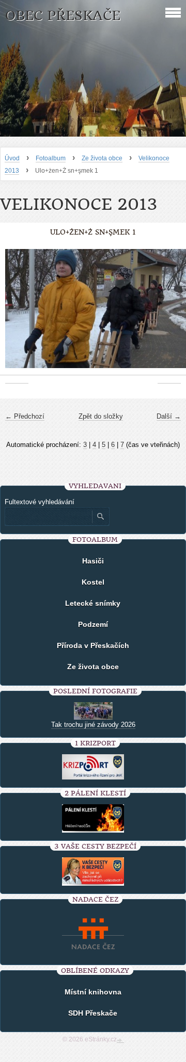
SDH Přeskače (92, 1013)
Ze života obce (102, 158)
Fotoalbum (51, 158)
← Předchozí (24, 416)
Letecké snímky (92, 603)
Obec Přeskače (62, 16)
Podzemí (93, 624)
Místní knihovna (93, 992)
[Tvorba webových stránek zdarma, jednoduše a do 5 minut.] (120, 1040)
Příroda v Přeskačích (93, 645)
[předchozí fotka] (16, 314)
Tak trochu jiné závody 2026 (93, 724)
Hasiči (93, 561)
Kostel (93, 582)
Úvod (12, 158)
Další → (169, 416)
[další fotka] (169, 314)
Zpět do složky (101, 416)
